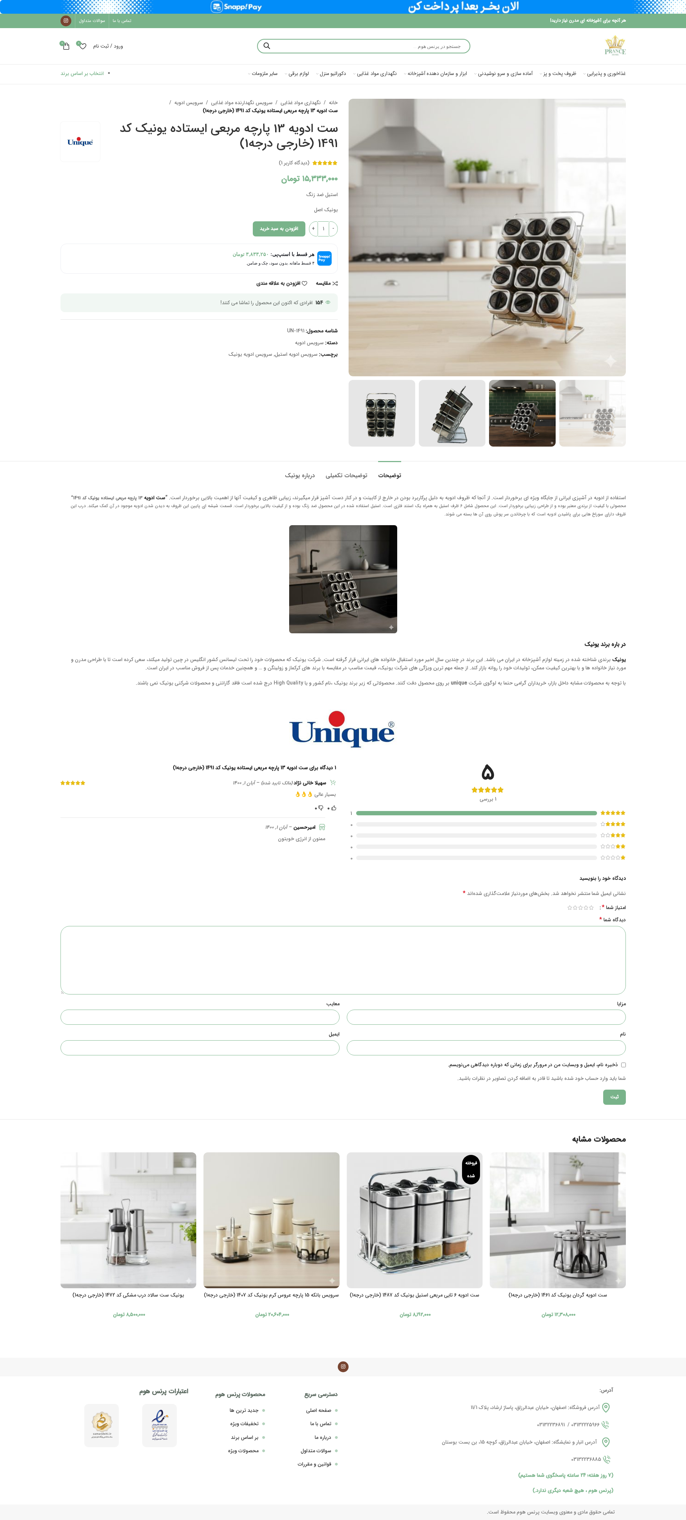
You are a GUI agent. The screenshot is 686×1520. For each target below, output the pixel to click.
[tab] (389, 472)
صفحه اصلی (318, 1410)
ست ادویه (154, 498)
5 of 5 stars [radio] (570, 907)
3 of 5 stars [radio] (580, 907)
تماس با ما (320, 1424)
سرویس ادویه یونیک (250, 354)
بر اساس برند (245, 1437)
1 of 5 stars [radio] (591, 907)
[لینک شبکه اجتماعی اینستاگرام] (65, 20)
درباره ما (323, 1437)
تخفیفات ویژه (244, 1424)
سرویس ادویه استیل (296, 354)
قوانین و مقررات (314, 1464)
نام (623, 1034)
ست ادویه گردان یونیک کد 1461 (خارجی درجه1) (557, 1295)
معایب (333, 1004)
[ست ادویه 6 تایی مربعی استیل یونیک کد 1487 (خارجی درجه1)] (415, 1220)
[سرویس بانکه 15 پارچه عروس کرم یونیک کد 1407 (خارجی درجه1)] (271, 1220)
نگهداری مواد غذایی (301, 103)
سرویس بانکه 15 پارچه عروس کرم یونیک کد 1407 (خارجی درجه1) (271, 1295)
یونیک (619, 660)
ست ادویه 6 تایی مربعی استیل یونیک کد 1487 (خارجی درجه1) (414, 1295)
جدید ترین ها (244, 1410)
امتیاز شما (614, 907)
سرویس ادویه (188, 103)
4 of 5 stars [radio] (575, 907)
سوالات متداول (316, 1451)
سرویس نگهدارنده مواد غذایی (242, 103)
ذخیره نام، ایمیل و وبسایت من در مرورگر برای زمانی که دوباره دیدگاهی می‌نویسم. (533, 1065)
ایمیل (334, 1034)
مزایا (621, 1004)
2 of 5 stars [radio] (586, 907)
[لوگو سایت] (615, 46)
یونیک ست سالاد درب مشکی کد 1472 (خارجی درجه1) (128, 1295)
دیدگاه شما (612, 920)
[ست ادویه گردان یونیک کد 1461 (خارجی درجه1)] (558, 1220)
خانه (333, 103)
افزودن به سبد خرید (279, 228)
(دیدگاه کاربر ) (294, 163)
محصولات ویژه (243, 1451)
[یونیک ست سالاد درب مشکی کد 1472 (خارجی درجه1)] (128, 1220)
